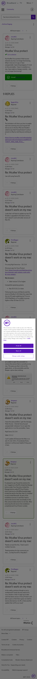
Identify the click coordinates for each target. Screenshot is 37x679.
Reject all (18, 350)
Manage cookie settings (18, 356)
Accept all (18, 345)
